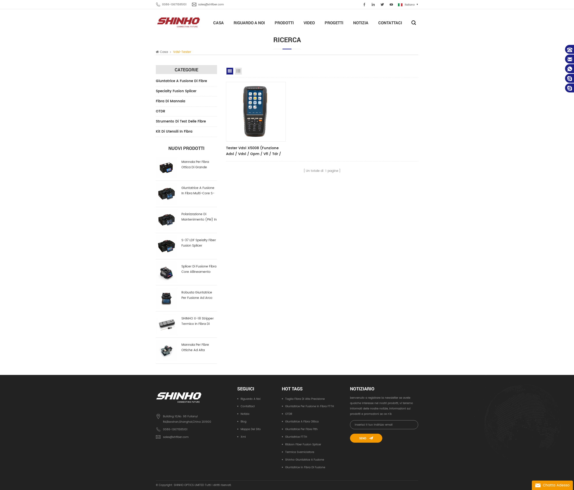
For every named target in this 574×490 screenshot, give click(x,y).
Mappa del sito (251, 429)
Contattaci (390, 22)
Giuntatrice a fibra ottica (302, 422)
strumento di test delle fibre (181, 121)
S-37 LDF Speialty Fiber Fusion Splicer (198, 243)
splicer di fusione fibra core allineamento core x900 (198, 269)
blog (243, 422)
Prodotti (284, 22)
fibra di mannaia (170, 101)
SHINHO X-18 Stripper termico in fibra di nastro (197, 321)
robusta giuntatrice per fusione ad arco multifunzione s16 (196, 295)
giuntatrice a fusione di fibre (181, 81)
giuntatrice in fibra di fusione (305, 467)
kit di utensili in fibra (174, 131)
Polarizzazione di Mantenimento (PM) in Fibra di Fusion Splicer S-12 (199, 217)
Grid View (229, 71)
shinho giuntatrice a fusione (304, 460)
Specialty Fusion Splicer (176, 91)
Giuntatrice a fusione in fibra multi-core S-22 (197, 190)
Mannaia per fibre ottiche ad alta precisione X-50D (195, 347)
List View (238, 71)
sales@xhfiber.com (211, 4)
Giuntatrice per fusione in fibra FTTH (309, 406)
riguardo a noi (249, 22)
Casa (218, 22)
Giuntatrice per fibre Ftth (301, 429)
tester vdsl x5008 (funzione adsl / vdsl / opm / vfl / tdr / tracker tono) (253, 151)
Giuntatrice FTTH (296, 437)
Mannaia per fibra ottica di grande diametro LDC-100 (195, 164)
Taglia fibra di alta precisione (305, 399)
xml (243, 437)
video (309, 22)
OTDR (160, 111)
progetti (334, 22)
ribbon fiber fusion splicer (303, 444)
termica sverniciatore (299, 452)
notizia (360, 22)
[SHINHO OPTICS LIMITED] (179, 22)
